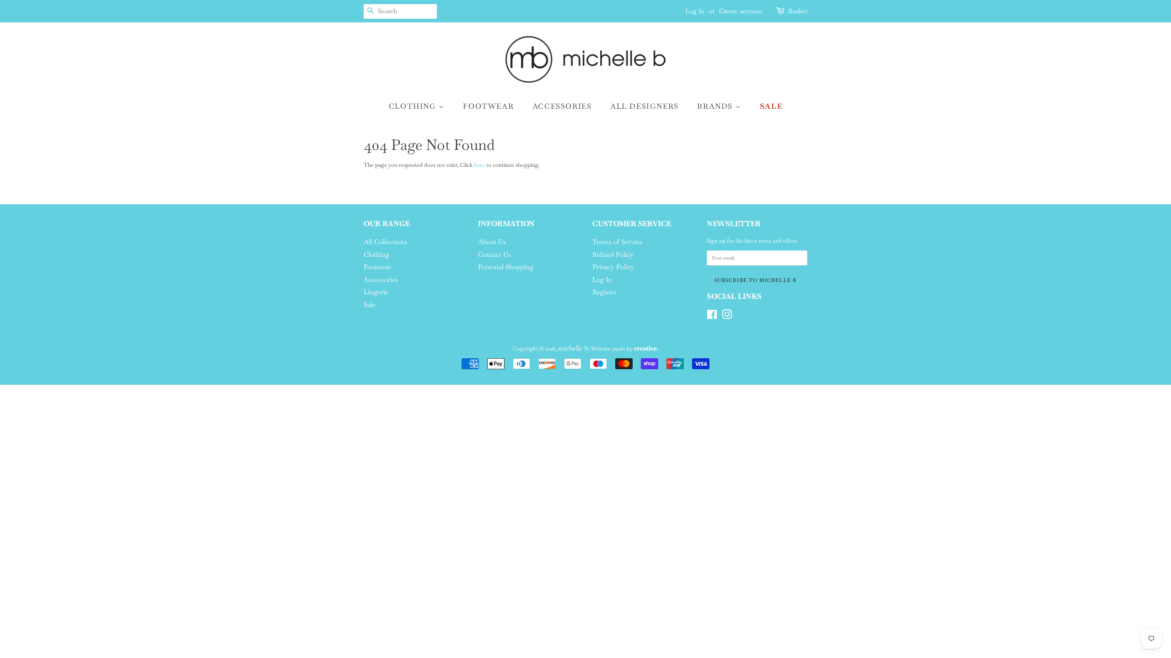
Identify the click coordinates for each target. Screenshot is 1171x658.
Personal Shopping (505, 267)
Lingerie (376, 292)
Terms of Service (617, 242)
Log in (694, 11)
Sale (771, 106)
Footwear (488, 106)
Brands (716, 106)
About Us (492, 242)
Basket (797, 11)
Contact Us (494, 254)
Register (604, 292)
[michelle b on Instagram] (727, 316)
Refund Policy (613, 254)
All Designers (644, 106)
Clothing (414, 106)
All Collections (385, 242)
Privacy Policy (613, 267)
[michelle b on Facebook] (712, 316)
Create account (741, 11)
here (479, 165)
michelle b (573, 348)
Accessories (562, 106)
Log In (602, 280)
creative (645, 348)
